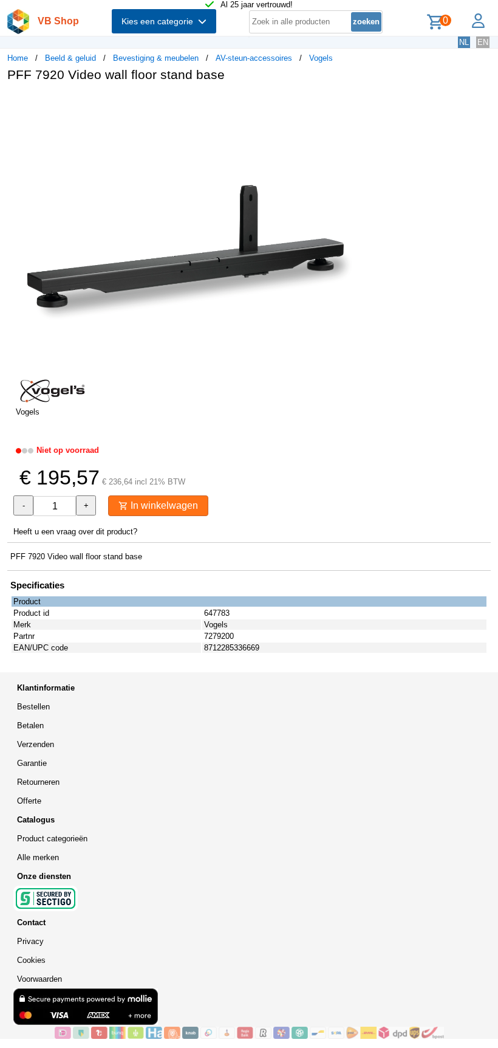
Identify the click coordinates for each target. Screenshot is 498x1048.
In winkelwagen (163, 505)
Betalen (30, 725)
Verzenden (35, 744)
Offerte (29, 800)
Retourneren (38, 782)
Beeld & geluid (70, 58)
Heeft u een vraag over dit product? (75, 531)
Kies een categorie (159, 21)
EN (482, 42)
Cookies (31, 960)
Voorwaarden (39, 979)
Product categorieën (52, 838)
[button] (360, 104)
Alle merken (38, 857)
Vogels (321, 58)
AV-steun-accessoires (254, 58)
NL (464, 42)
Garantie (32, 763)
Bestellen (33, 706)
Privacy (30, 941)
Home (17, 58)
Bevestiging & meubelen (156, 58)
